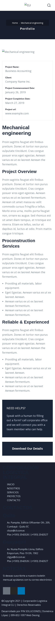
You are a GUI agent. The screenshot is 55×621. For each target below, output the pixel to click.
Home (15, 22)
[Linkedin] (21, 591)
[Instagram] (14, 591)
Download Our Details (27, 448)
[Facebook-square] (6, 591)
